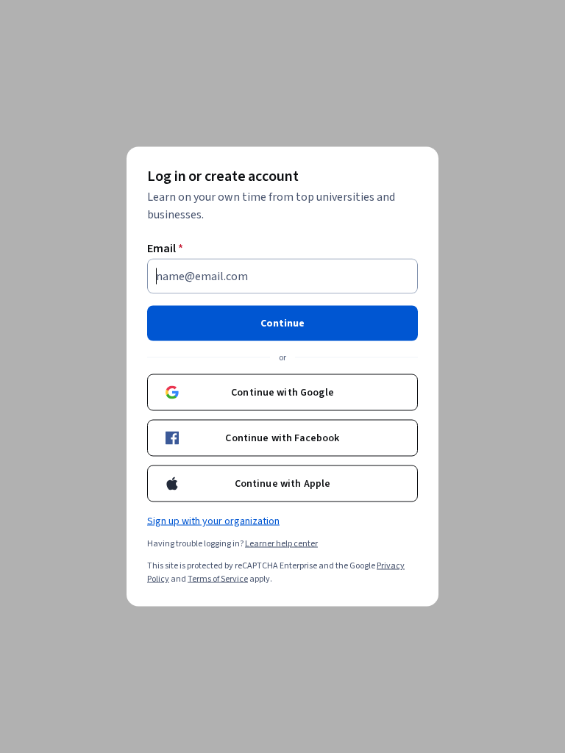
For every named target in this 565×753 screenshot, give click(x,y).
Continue (282, 323)
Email (165, 248)
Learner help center (281, 544)
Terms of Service (218, 579)
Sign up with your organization (213, 521)
